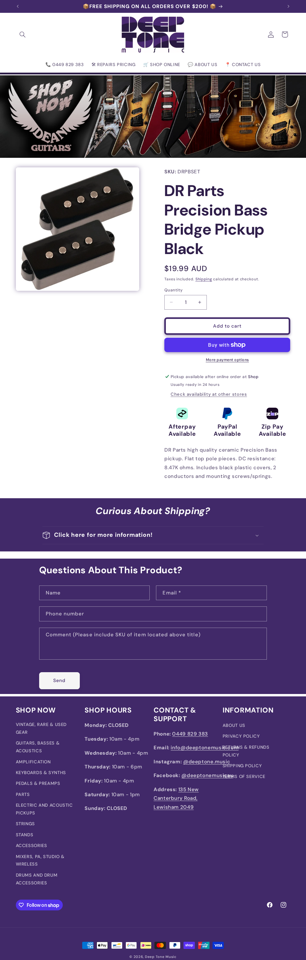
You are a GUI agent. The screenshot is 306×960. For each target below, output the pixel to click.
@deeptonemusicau (207, 775)
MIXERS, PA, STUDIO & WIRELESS (40, 860)
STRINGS (25, 824)
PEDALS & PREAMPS (38, 783)
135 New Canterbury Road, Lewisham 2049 (176, 798)
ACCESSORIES (31, 846)
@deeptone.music (206, 761)
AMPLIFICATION (33, 762)
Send (59, 680)
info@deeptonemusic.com (204, 747)
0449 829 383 (190, 733)
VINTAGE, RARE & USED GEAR (41, 728)
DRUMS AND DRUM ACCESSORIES (37, 879)
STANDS (24, 835)
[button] (23, 34)
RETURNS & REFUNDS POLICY (246, 751)
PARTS (23, 794)
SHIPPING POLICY (242, 766)
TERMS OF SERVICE (244, 776)
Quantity (173, 290)
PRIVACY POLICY (241, 736)
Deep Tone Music (161, 957)
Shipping (203, 279)
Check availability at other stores (209, 394)
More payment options (227, 359)
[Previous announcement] (17, 6)
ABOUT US (234, 725)
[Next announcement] (288, 6)
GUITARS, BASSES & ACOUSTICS (38, 747)
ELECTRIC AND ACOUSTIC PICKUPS (44, 809)
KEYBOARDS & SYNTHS (41, 773)
